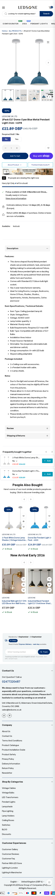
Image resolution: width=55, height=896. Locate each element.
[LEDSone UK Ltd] (27, 7)
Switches (6, 825)
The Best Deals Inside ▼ (40, 165)
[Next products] (52, 452)
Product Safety (9, 754)
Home (4, 31)
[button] (48, 62)
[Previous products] (46, 452)
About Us (6, 731)
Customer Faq (8, 858)
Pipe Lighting (7, 811)
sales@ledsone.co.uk (11, 710)
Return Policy (8, 768)
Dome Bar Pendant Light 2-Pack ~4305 (26, 471)
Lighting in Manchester (12, 872)
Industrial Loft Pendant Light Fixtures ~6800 (40, 602)
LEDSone (5, 598)
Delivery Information (11, 764)
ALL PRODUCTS (15, 31)
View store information (16, 198)
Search (46, 13)
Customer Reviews (10, 854)
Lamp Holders (8, 816)
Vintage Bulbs (8, 792)
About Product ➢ (14, 165)
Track (45, 652)
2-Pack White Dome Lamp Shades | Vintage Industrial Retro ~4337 (26, 457)
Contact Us (7, 736)
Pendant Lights (8, 802)
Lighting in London (10, 868)
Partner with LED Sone (12, 863)
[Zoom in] (48, 42)
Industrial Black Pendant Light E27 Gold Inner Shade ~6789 (14, 602)
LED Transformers (10, 797)
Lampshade (7, 806)
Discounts (6, 834)
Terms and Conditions (12, 740)
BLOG (4, 829)
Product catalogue (10, 745)
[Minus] (5, 148)
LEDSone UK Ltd (9, 116)
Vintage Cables (9, 788)
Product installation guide (13, 750)
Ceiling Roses (8, 820)
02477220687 (11, 681)
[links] (4, 716)
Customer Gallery (10, 849)
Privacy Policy (8, 759)
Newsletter (7, 773)
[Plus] (17, 148)
